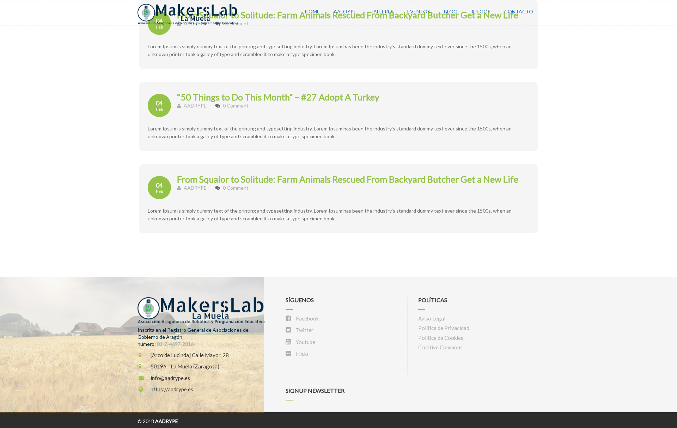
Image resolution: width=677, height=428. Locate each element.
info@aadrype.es (170, 378)
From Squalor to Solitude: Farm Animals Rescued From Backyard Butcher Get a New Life (347, 179)
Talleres (382, 11)
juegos (480, 11)
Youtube (305, 342)
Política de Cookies (440, 338)
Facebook (307, 318)
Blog (450, 11)
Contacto (518, 11)
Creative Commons (440, 347)
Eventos (418, 11)
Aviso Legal (431, 318)
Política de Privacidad (443, 328)
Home (312, 11)
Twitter (304, 330)
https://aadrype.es (171, 389)
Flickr (302, 353)
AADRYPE (345, 11)
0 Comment (236, 106)
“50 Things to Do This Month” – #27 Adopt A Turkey (278, 97)
